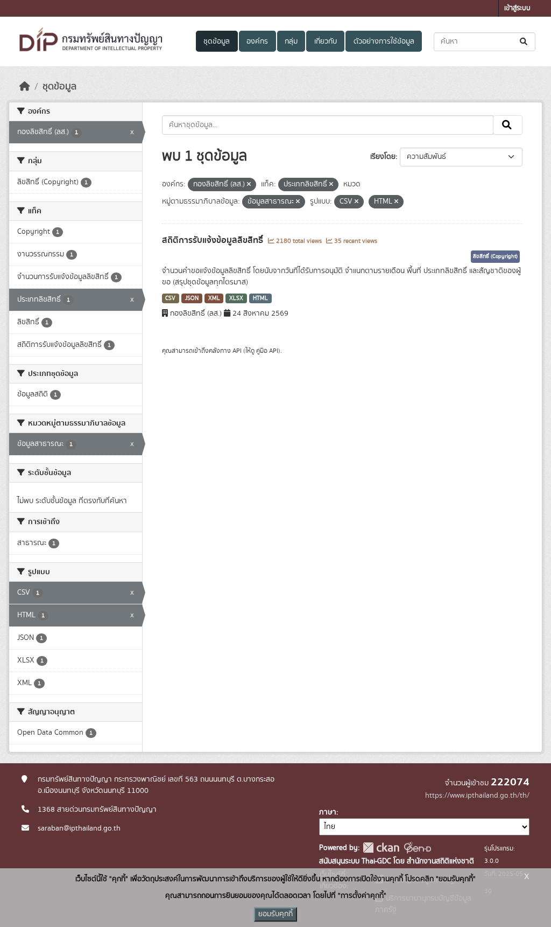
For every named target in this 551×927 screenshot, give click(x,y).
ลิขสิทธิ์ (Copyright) (495, 256)
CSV (170, 298)
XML (214, 298)
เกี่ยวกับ (325, 41)
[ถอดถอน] (249, 184)
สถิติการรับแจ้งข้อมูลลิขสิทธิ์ (213, 240)
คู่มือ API (267, 351)
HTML (260, 298)
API (237, 351)
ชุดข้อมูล (216, 41)
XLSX (236, 298)
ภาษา (327, 812)
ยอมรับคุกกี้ (275, 914)
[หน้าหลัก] (24, 87)
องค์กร (257, 41)
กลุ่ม (291, 41)
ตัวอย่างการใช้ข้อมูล (384, 41)
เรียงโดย (382, 156)
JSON (192, 298)
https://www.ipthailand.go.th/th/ (477, 795)
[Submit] (524, 41)
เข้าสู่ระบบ (517, 8)
